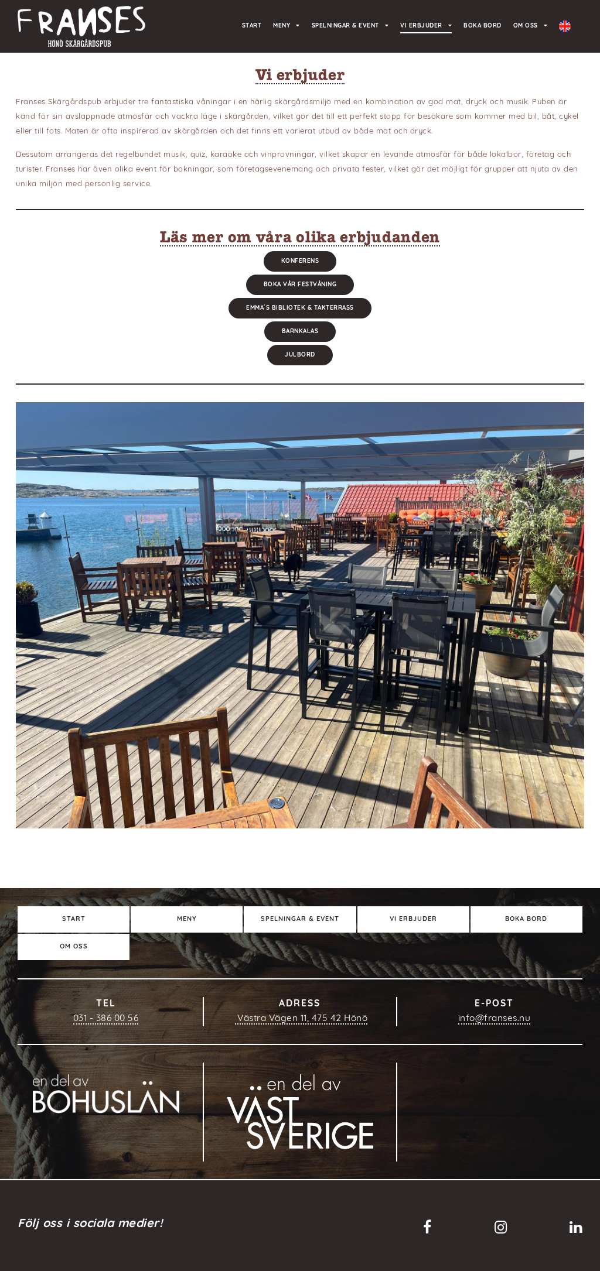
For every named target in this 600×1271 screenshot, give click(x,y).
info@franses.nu (494, 1018)
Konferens (300, 261)
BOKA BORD (482, 26)
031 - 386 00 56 (106, 1018)
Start (252, 26)
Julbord (300, 355)
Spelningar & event (345, 26)
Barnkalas (300, 331)
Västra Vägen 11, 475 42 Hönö (301, 1018)
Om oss (525, 26)
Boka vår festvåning (300, 285)
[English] (565, 26)
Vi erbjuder (421, 26)
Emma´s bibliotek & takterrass (300, 308)
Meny (281, 26)
